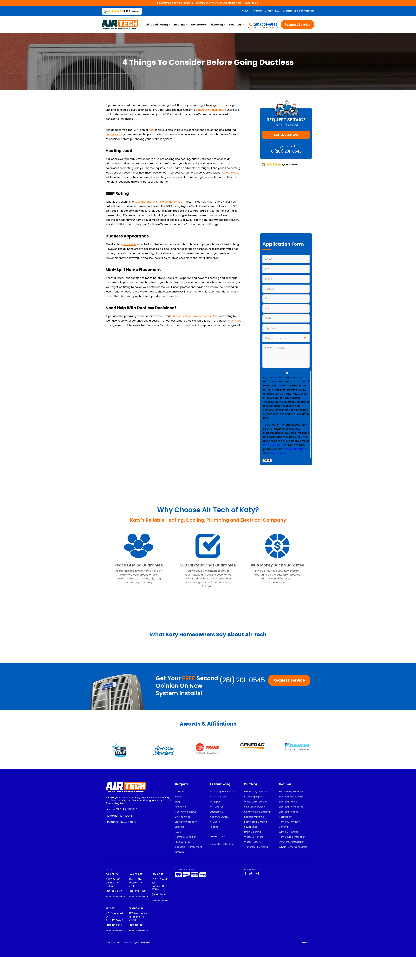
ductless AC (113, 134)
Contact (269, 10)
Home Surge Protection (292, 837)
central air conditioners (211, 110)
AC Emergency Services (223, 791)
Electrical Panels (288, 801)
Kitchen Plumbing (254, 816)
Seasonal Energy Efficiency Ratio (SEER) (159, 202)
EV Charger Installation (292, 842)
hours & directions (114, 896)
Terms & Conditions (294, 449)
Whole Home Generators (293, 847)
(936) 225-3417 (114, 890)
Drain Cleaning (252, 831)
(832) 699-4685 (137, 890)
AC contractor (231, 172)
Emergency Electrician (291, 791)
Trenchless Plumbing (256, 847)
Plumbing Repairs (254, 796)
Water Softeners (253, 837)
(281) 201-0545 (287, 151)
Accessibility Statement (188, 847)
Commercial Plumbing (257, 811)
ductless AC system (184, 316)
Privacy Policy (277, 453)
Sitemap (180, 852)
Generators (199, 24)
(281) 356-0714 (137, 925)
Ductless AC (216, 811)
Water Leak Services (255, 801)
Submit (267, 460)
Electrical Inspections (291, 796)
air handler (129, 244)
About (245, 10)
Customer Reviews (185, 811)
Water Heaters (252, 842)
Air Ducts (215, 821)
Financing (258, 10)
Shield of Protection (304, 10)
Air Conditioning (157, 24)
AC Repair (215, 801)
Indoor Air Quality (219, 816)
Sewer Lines (250, 826)
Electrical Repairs (288, 811)
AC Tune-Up (217, 806)
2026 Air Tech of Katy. (119, 942)
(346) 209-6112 (160, 894)
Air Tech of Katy (208, 316)
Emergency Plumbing (256, 791)
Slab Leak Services (254, 806)
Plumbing (216, 24)
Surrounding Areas (116, 803)
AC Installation (218, 796)
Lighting (283, 826)
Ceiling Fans (285, 816)
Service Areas (182, 816)
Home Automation (289, 821)
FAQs (278, 10)
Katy (152, 130)
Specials (287, 10)
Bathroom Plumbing (255, 821)
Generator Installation (222, 844)
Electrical (235, 24)
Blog (177, 801)
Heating (179, 24)
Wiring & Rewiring (288, 831)
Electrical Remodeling (291, 806)
